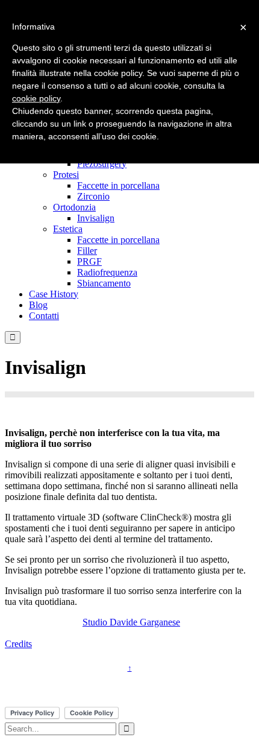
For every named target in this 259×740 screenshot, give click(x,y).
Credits (18, 644)
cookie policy (36, 98)
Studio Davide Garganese (131, 622)
